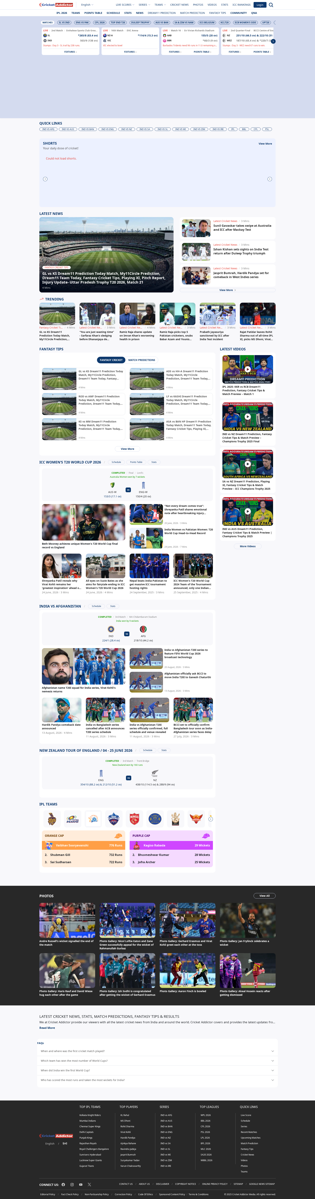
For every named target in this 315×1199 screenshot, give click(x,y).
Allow (167, 37)
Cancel (192, 37)
